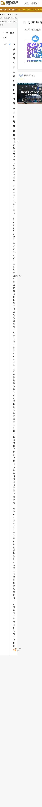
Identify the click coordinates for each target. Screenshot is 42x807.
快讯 (10, 14)
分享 (16, 650)
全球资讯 (35, 3)
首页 (26, 3)
